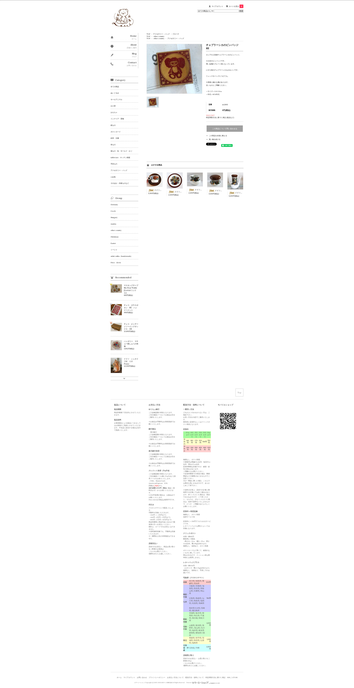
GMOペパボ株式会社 (167, 682)
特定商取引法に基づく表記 (215, 677)
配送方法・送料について (194, 677)
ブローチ (175, 34)
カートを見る (235, 6)
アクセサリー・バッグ (161, 34)
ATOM (234, 677)
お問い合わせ (142, 677)
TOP (148, 34)
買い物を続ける (214, 139)
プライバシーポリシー (157, 677)
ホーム (119, 677)
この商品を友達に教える (218, 136)
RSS (228, 677)
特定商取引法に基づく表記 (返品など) (220, 117)
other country (158, 36)
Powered (189, 682)
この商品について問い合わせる (224, 129)
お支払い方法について (175, 677)
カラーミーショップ (139, 682)
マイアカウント (217, 6)
